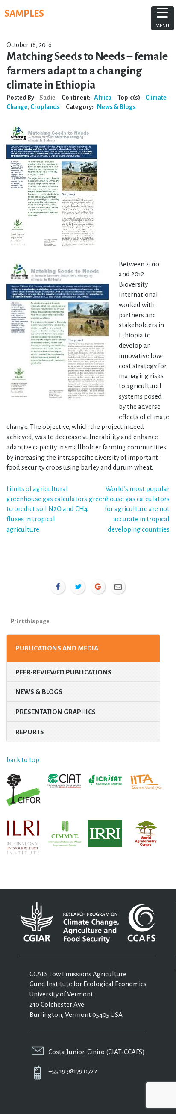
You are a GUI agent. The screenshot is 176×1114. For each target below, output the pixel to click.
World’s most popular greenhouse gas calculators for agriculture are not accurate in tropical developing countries (129, 509)
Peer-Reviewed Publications (63, 672)
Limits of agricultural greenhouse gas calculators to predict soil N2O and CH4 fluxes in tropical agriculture (47, 509)
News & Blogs (116, 106)
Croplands (45, 106)
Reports (29, 732)
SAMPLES (24, 14)
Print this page (30, 621)
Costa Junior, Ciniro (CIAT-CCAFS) (96, 1051)
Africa (102, 97)
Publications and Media (56, 648)
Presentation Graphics (55, 711)
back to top (22, 759)
